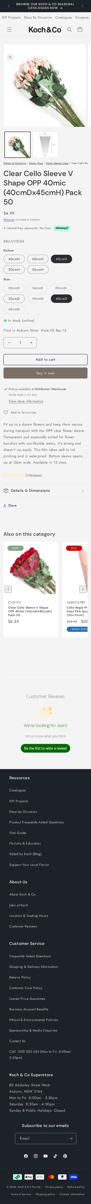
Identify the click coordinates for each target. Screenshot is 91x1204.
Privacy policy (54, 1187)
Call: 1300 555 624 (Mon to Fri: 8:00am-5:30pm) (40, 1054)
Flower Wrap (36, 163)
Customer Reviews (23, 926)
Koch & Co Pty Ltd (29, 1187)
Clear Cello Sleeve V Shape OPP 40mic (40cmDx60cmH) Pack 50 (30, 611)
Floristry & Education (25, 843)
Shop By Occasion (38, 17)
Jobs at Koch (18, 905)
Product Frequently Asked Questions (36, 822)
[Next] (82, 589)
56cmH (38, 269)
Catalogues (63, 17)
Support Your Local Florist (29, 864)
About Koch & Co (22, 894)
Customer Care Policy (25, 987)
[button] (9, 29)
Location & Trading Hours (28, 915)
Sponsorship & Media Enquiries (33, 1030)
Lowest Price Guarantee (27, 998)
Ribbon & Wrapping (15, 163)
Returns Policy (20, 977)
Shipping (9, 219)
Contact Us (17, 1041)
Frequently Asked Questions (30, 956)
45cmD (16, 310)
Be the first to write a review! (45, 748)
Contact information (72, 1194)
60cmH (38, 259)
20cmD (16, 288)
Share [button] (12, 505)
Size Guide (17, 832)
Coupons (82, 17)
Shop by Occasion (23, 811)
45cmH (61, 259)
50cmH (14, 269)
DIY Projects (11, 17)
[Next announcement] (82, 6)
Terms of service (21, 1194)
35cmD (40, 299)
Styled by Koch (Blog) (25, 854)
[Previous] (8, 589)
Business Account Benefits (29, 1009)
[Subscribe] (71, 1138)
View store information (26, 401)
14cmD (40, 288)
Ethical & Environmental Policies (33, 1019)
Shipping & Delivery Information (33, 966)
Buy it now (46, 373)
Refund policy (75, 1187)
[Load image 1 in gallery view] (17, 145)
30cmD (14, 298)
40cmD (61, 298)
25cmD (63, 288)
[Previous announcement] (9, 6)
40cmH (14, 259)
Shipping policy (45, 1194)
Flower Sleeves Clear (57, 163)
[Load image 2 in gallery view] (45, 145)
